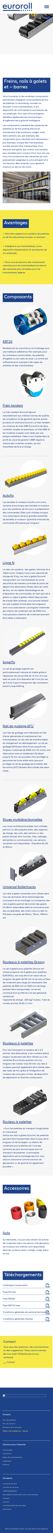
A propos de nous (10, 1484)
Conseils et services (10, 1487)
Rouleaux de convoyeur (12, 1427)
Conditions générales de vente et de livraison (26, 1312)
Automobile (7, 1450)
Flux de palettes (9, 1420)
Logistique (7, 1461)
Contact (11, 1362)
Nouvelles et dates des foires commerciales (20, 1495)
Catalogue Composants (15, 1285)
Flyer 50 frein (9, 1292)
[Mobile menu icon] (46, 7)
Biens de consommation (12, 1457)
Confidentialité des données (14, 1506)
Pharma (6, 1465)
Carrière (6, 1498)
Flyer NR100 (9, 1299)
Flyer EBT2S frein (11, 1306)
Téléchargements (10, 1491)
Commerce (7, 1454)
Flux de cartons (9, 1424)
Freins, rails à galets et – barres (15, 1431)
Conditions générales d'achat (18, 1319)
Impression (7, 1509)
